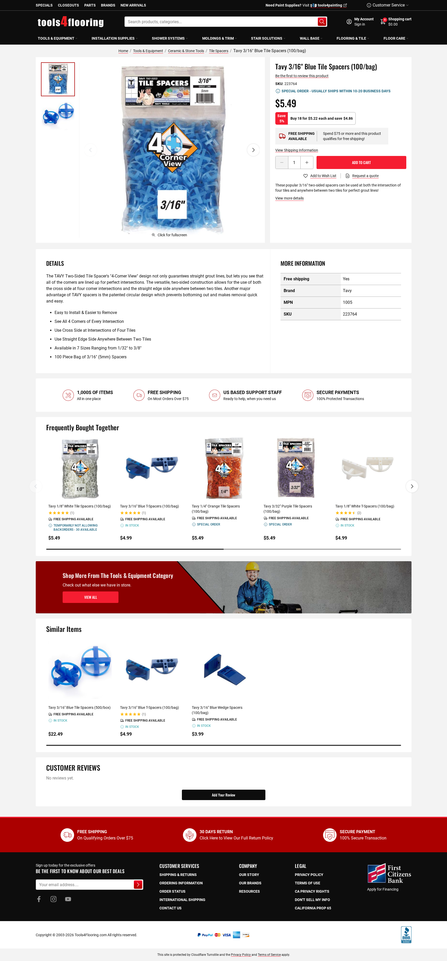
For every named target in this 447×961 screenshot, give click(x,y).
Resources (249, 891)
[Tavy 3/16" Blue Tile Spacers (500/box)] (80, 670)
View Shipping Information (296, 150)
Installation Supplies (113, 38)
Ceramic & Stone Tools (186, 51)
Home (123, 51)
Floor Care (394, 38)
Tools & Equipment (56, 38)
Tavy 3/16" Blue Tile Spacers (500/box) (79, 707)
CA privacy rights (312, 891)
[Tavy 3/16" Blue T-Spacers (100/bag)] (151, 468)
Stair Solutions (266, 38)
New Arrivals (133, 5)
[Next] (253, 150)
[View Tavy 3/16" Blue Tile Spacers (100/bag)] (58, 79)
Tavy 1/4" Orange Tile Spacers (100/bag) (216, 508)
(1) (72, 513)
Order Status (172, 891)
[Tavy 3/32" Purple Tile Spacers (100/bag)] (295, 468)
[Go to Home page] (71, 21)
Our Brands (250, 883)
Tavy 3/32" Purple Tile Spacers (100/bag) (288, 508)
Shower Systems (168, 38)
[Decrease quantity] (282, 162)
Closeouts (68, 5)
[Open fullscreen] (172, 150)
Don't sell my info (312, 900)
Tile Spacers (218, 51)
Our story (249, 875)
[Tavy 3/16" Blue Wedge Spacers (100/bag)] (223, 670)
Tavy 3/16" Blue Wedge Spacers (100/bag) (217, 710)
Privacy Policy (241, 955)
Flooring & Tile (351, 38)
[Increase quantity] (307, 162)
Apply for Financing (382, 889)
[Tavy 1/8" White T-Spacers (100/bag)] (367, 468)
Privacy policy (309, 875)
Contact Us (170, 908)
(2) (359, 513)
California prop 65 (313, 908)
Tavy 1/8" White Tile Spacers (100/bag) (79, 506)
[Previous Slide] (35, 486)
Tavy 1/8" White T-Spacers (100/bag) (364, 506)
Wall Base (309, 38)
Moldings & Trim (218, 38)
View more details (289, 198)
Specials (44, 5)
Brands (108, 5)
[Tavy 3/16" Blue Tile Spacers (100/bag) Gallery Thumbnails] (58, 97)
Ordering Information (181, 883)
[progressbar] (223, 549)
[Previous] (90, 150)
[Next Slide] (412, 486)
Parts (90, 5)
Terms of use (307, 883)
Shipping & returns (178, 875)
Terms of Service (269, 955)
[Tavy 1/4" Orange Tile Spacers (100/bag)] (223, 468)
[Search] (322, 21)
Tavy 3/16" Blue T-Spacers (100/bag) (149, 506)
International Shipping (182, 900)
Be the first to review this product (302, 76)
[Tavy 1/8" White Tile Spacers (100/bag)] (80, 468)
